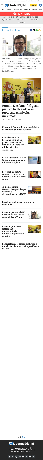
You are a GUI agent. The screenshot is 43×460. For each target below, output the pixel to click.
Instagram (16, 456)
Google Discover (23, 456)
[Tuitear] (34, 30)
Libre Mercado (17, 10)
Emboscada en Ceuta (14, 1)
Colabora (33, 5)
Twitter (12, 456)
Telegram (30, 456)
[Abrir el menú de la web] (2, 5)
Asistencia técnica (17, 452)
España (9, 10)
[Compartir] (31, 30)
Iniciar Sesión (40, 5)
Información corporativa (21, 448)
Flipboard (26, 456)
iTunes (33, 456)
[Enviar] (37, 30)
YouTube (19, 456)
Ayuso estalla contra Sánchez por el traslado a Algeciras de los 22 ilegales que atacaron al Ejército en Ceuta (21, 19)
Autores (29, 452)
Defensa (34, 10)
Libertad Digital (21, 443)
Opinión (3, 10)
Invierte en (26, 10)
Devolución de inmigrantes (28, 1)
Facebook (9, 456)
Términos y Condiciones (17, 450)
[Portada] (15, 5)
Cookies (30, 450)
